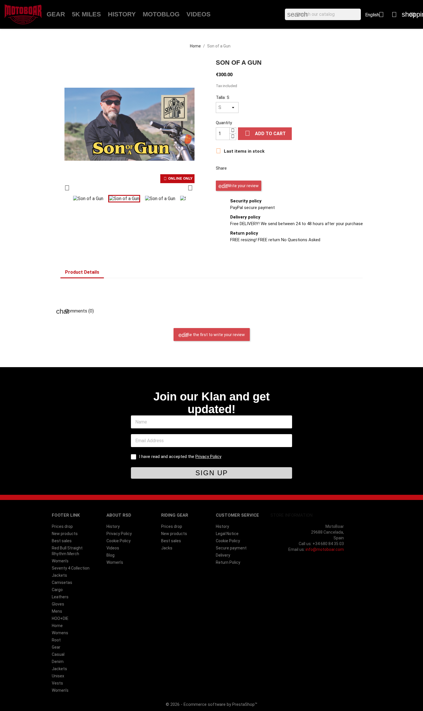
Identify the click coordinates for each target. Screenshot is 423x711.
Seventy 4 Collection (70, 568)
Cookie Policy (118, 540)
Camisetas (62, 582)
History (122, 14)
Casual (58, 654)
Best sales (62, 540)
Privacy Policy (208, 456)
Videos (198, 14)
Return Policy (228, 562)
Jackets (59, 575)
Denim (58, 661)
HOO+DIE (60, 618)
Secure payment (231, 548)
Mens (57, 611)
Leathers (60, 597)
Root (56, 640)
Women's (60, 561)
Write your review (242, 185)
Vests (57, 683)
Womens (60, 632)
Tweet (250, 167)
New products (65, 533)
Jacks (166, 548)
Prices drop (62, 526)
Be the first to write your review (215, 334)
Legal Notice (227, 533)
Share (235, 167)
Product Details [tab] (82, 272)
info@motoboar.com (325, 549)
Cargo (57, 589)
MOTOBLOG (161, 14)
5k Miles (86, 14)
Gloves (58, 604)
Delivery (223, 555)
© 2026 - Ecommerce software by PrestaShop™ (211, 704)
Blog (110, 555)
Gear (56, 14)
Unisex (58, 676)
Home (57, 625)
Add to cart (265, 133)
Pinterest (264, 167)
